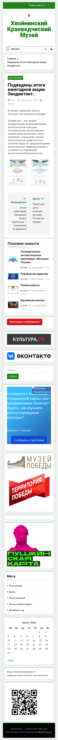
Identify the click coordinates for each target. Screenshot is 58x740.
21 (34, 644)
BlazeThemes (45, 732)
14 (34, 640)
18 (15, 644)
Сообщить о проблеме (29, 440)
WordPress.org (16, 610)
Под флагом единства (34, 273)
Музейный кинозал (33, 300)
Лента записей (17, 598)
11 (15, 640)
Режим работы (36, 5)
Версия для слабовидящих (25, 321)
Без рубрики (15, 77)
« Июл (10, 660)
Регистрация (15, 585)
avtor (13, 100)
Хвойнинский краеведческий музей (29, 29)
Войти (12, 592)
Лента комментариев (20, 604)
